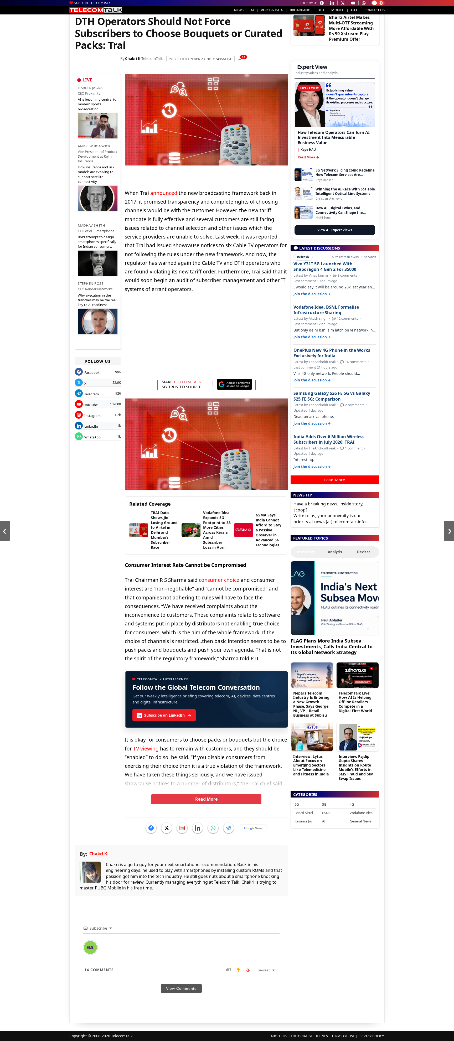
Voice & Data (272, 10)
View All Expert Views (334, 230)
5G (324, 804)
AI (252, 10)
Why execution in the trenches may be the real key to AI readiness (97, 300)
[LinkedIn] (197, 828)
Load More (334, 479)
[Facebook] (151, 828)
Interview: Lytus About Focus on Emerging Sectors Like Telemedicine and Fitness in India (311, 765)
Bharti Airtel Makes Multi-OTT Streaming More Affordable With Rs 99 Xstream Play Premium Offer (351, 28)
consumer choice (219, 580)
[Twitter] (166, 828)
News (239, 10)
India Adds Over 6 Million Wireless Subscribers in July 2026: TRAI (328, 439)
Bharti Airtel (304, 812)
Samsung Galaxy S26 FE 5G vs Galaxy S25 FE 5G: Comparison (331, 396)
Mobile (337, 10)
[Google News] (253, 828)
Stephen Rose (90, 283)
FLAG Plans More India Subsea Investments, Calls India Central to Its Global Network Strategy (332, 646)
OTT (354, 10)
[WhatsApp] (213, 828)
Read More (206, 799)
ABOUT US (279, 1036)
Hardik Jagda (90, 87)
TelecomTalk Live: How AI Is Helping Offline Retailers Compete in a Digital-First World (355, 702)
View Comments (181, 988)
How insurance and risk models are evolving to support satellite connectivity (96, 174)
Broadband (300, 10)
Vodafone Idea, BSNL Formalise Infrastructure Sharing (326, 309)
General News (360, 821)
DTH (320, 10)
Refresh (303, 257)
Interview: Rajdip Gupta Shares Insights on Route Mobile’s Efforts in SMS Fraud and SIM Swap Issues (356, 767)
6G (297, 804)
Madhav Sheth (91, 225)
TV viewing (146, 748)
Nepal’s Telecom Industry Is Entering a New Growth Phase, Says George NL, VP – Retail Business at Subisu (311, 704)
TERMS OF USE (343, 1036)
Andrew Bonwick (94, 146)
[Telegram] (228, 828)
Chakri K (132, 58)
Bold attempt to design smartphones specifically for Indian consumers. (97, 242)
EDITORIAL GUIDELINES (309, 1036)
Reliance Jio (303, 821)
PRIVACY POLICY (371, 1036)
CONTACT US (374, 10)
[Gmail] (182, 828)
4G (352, 804)
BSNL (326, 812)
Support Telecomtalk (92, 3)
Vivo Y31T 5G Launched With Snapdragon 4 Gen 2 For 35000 (324, 266)
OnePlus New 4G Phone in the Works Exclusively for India (331, 353)
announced (163, 193)
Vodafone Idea (361, 812)
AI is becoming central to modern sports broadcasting (97, 104)
